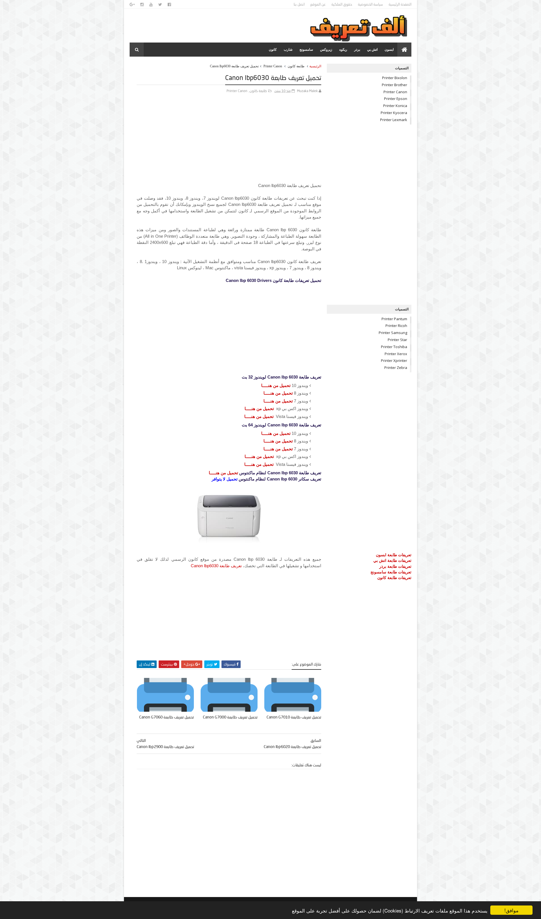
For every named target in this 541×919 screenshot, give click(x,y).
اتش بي (372, 50)
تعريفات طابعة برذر (395, 566)
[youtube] (151, 4)
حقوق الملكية (341, 4)
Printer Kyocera (394, 112)
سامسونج (306, 50)
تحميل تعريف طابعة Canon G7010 (294, 717)
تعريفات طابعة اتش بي (392, 560)
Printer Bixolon (394, 77)
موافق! (511, 910)
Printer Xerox (396, 353)
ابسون (389, 50)
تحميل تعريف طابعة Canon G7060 (166, 717)
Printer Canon (272, 66)
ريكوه (343, 50)
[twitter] (160, 4)
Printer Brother (394, 84)
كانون (273, 50)
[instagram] (142, 4)
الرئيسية (315, 66)
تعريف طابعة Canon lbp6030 (216, 565)
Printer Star (397, 339)
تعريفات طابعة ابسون (393, 554)
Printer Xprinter (394, 360)
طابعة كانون (296, 66)
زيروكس (326, 50)
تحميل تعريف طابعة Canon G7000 (230, 717)
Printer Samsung (393, 332)
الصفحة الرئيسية (400, 4)
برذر (357, 50)
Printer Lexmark (393, 119)
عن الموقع (318, 4)
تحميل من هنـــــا (276, 385)
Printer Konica (395, 105)
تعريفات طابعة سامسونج (391, 572)
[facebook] (169, 4)
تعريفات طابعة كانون (394, 577)
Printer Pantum (394, 318)
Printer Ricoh (396, 325)
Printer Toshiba (394, 346)
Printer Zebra (395, 367)
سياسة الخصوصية (370, 4)
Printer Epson (395, 98)
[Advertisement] (229, 143)
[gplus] (132, 4)
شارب (288, 50)
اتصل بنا (299, 4)
